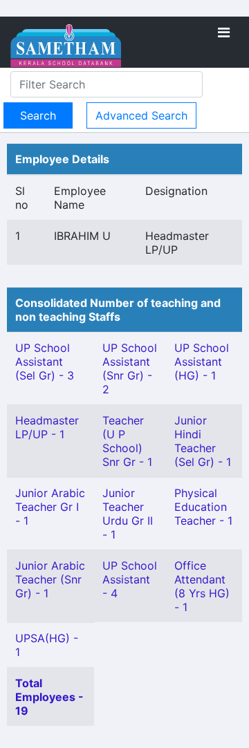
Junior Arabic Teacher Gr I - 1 (50, 506)
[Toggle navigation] (224, 32)
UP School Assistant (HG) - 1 (201, 361)
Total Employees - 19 (49, 697)
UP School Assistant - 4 (129, 579)
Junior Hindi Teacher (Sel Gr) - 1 (202, 441)
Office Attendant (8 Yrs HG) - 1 (202, 586)
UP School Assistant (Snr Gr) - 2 (129, 368)
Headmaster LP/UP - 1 (47, 427)
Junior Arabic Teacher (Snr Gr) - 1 (50, 579)
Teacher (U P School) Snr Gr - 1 (127, 441)
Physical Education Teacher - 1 (203, 506)
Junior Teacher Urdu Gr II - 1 (127, 513)
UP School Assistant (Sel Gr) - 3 (44, 361)
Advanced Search (141, 115)
